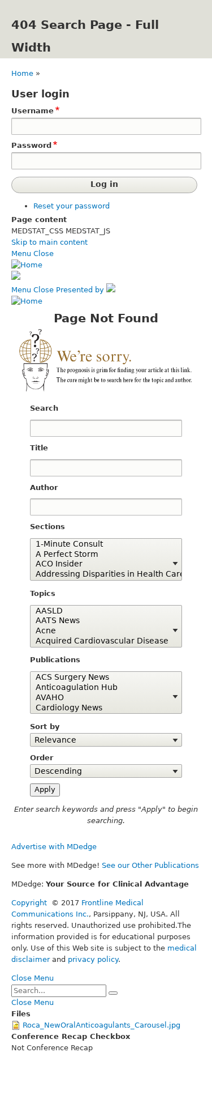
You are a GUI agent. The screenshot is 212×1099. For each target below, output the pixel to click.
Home (22, 73)
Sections (47, 526)
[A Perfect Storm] (101, 555)
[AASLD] (101, 611)
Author (44, 487)
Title (39, 448)
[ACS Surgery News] (101, 677)
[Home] (26, 265)
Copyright (29, 902)
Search (44, 408)
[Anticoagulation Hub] (101, 688)
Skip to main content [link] (49, 242)
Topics (42, 593)
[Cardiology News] (101, 708)
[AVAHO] (101, 698)
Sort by (44, 726)
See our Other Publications (150, 865)
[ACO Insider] (101, 564)
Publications (55, 659)
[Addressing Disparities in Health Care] (101, 574)
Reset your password (71, 206)
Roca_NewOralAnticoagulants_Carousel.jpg (101, 1025)
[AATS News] (101, 621)
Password (31, 145)
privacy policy (93, 959)
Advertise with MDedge (54, 846)
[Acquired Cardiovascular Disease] (101, 641)
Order (41, 757)
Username (32, 111)
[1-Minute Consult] (101, 544)
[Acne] (101, 631)
